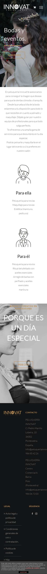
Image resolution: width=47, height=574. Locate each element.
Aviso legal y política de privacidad (11, 517)
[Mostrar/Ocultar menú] (41, 7)
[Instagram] (36, 514)
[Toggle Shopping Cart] (34, 7)
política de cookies (32, 568)
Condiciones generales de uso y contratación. (12, 535)
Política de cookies (10, 550)
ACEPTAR (23, 572)
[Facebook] (32, 514)
